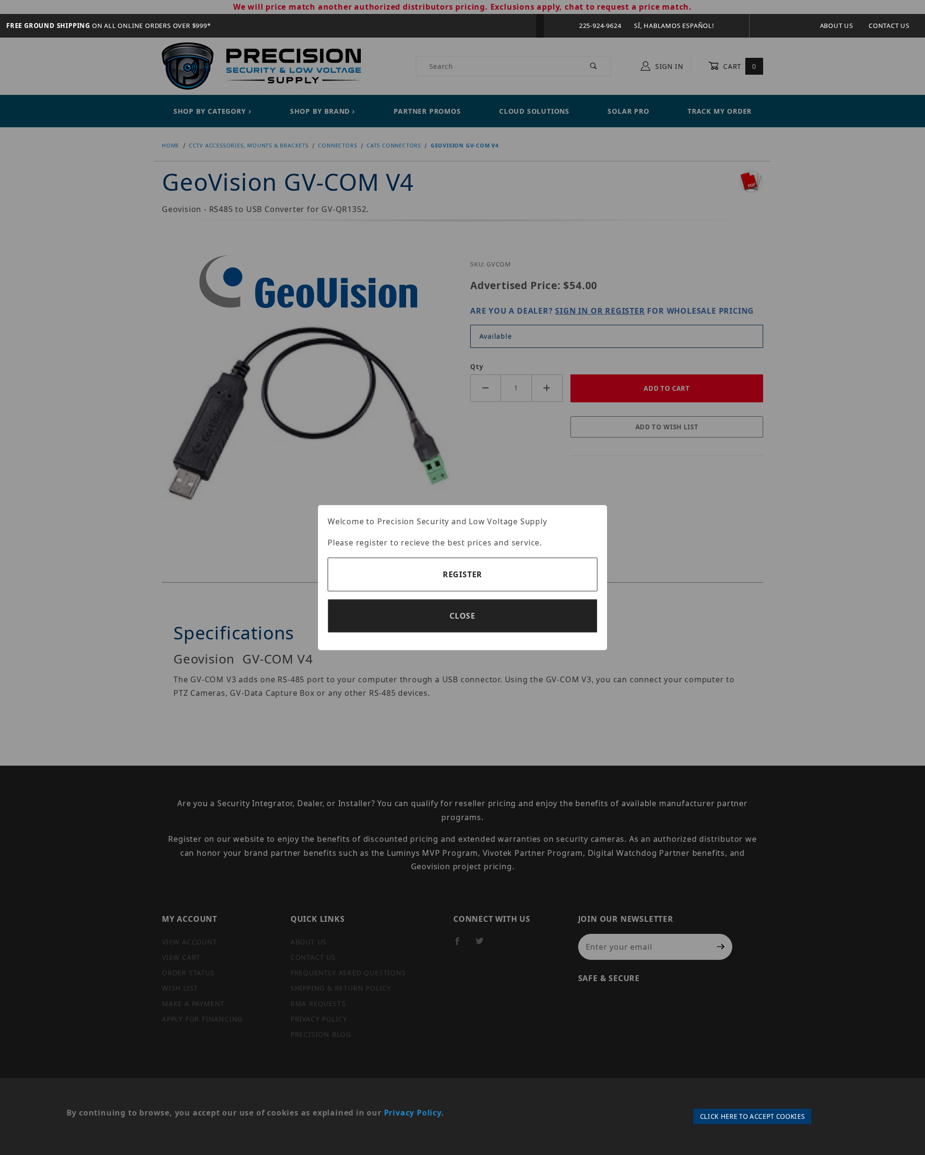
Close (462, 616)
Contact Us (889, 25)
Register (462, 574)
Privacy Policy (412, 1112)
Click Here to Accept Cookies (752, 1116)
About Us (836, 25)
